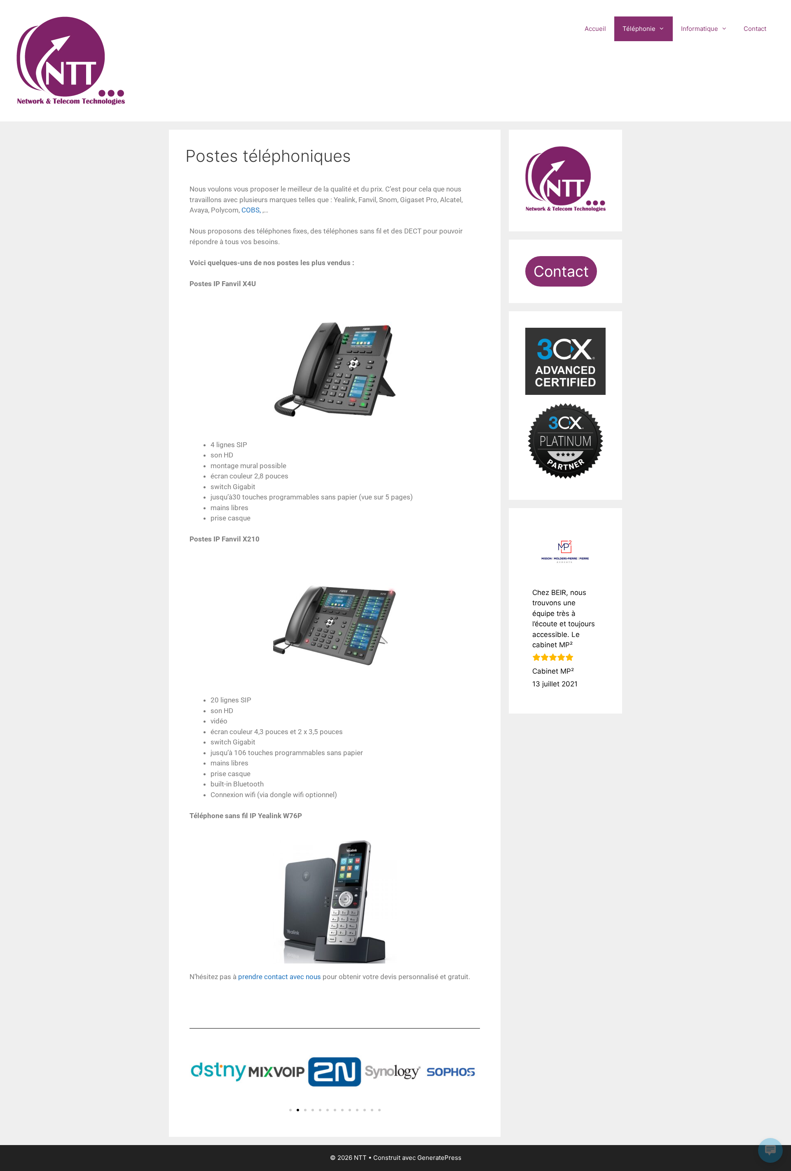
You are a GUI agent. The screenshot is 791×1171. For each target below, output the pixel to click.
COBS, (251, 210)
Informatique (699, 29)
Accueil (595, 29)
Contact (755, 29)
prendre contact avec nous (279, 977)
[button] (199, 1073)
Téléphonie (639, 29)
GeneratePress (439, 1158)
